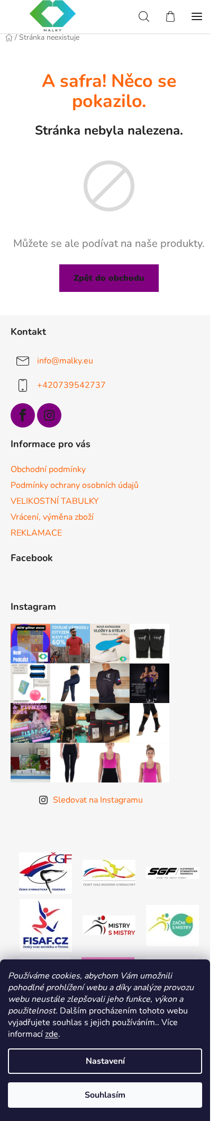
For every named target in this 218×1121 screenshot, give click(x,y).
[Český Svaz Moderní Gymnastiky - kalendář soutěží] (109, 872)
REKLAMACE (36, 533)
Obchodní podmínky (48, 469)
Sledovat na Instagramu (98, 800)
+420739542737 (71, 385)
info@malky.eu (65, 361)
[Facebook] (23, 415)
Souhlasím (105, 1095)
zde (51, 1034)
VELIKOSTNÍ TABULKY (55, 501)
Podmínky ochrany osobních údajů (75, 485)
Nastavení (105, 1061)
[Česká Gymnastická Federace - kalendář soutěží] (45, 872)
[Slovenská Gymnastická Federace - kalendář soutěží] (172, 872)
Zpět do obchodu (109, 278)
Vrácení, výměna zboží (52, 517)
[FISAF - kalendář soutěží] (46, 924)
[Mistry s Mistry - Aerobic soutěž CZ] (109, 924)
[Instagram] (49, 415)
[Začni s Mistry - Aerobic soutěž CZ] (172, 924)
